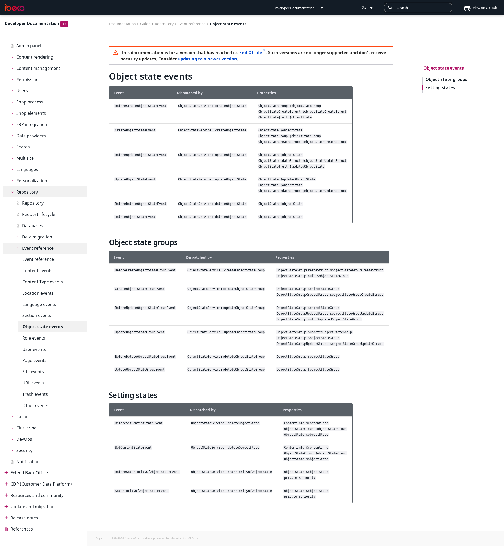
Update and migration (32, 506)
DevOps (24, 439)
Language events (39, 304)
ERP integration (31, 124)
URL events (33, 383)
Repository (27, 192)
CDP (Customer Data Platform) (41, 484)
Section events (36, 315)
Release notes (24, 518)
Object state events (43, 327)
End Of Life (250, 52)
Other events (35, 405)
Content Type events (42, 282)
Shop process (29, 102)
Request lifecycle (38, 214)
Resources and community (37, 495)
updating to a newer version (207, 59)
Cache (22, 416)
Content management (38, 68)
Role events (33, 338)
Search (23, 147)
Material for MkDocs (184, 538)
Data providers (31, 136)
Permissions (28, 79)
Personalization (31, 181)
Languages (27, 169)
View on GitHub (484, 7)
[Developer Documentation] (14, 7)
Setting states (440, 87)
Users (22, 90)
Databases (32, 225)
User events (34, 349)
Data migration (37, 237)
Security (24, 450)
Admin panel (28, 46)
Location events (38, 293)
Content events (37, 270)
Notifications (29, 462)
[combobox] (418, 7)
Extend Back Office (29, 473)
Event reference (38, 248)
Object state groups (446, 79)
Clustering (26, 428)
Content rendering (34, 57)
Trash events (35, 394)
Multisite (25, 158)
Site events (33, 372)
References (21, 529)
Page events (34, 360)
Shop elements (31, 113)
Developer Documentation (32, 23)
